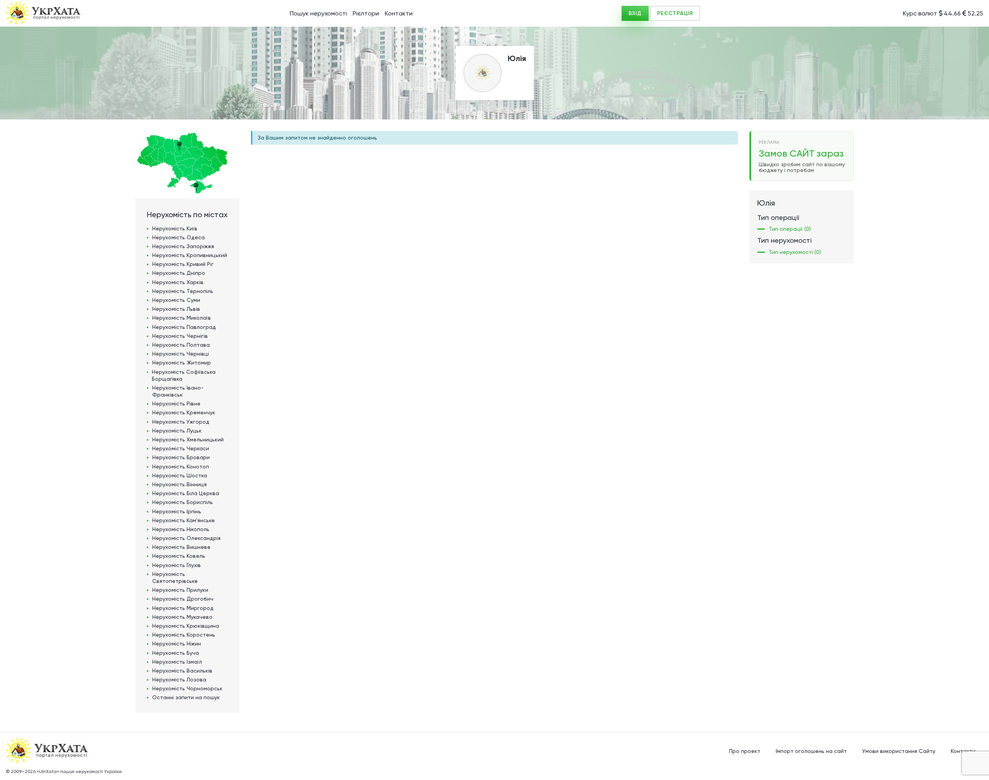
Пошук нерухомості (318, 13)
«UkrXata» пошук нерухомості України (79, 771)
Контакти (399, 13)
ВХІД (635, 13)
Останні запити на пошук (186, 697)
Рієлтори (366, 13)
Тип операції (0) (790, 229)
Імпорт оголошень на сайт (811, 751)
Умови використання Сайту (898, 751)
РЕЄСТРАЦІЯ (675, 13)
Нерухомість (174, 228)
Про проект (744, 751)
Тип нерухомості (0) (795, 252)
